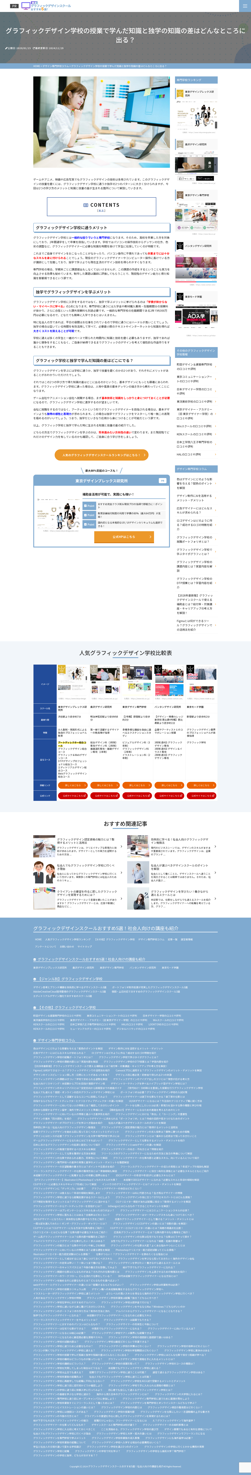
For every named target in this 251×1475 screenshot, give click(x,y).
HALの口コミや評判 (189, 454)
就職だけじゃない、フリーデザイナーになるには (120, 1420)
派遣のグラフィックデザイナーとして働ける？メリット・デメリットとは (154, 1219)
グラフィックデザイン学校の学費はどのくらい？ (125, 1346)
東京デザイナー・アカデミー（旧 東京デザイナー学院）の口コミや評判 (195, 413)
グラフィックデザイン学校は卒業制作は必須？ (155, 1284)
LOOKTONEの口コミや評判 (163, 1024)
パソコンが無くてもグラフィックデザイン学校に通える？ (64, 1350)
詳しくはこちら (73, 785)
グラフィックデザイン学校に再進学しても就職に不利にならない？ (69, 1381)
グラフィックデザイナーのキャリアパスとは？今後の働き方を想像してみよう (75, 1267)
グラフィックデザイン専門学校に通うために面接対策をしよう (156, 1398)
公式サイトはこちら (73, 795)
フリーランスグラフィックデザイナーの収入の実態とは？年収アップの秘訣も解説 (164, 1166)
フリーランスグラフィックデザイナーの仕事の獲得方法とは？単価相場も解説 (75, 1171)
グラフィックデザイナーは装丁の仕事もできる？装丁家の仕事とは (149, 1096)
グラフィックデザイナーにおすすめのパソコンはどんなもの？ (66, 1324)
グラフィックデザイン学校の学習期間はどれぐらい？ (129, 1350)
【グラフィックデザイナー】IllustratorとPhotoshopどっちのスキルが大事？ (75, 1179)
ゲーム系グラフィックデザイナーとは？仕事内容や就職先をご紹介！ (70, 1236)
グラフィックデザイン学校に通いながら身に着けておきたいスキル (69, 1306)
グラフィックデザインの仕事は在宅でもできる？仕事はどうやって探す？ (152, 1236)
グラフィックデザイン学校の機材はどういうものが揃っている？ (67, 1359)
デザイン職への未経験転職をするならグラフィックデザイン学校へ (127, 1289)
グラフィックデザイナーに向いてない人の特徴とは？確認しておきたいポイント (76, 1105)
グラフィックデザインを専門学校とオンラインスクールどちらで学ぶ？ (158, 1403)
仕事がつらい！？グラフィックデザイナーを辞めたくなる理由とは (132, 1254)
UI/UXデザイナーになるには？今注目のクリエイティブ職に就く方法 (165, 1101)
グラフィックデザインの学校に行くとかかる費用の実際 (174, 1446)
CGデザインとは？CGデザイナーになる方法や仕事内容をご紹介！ (68, 1228)
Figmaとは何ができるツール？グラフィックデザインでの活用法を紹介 (194, 625)
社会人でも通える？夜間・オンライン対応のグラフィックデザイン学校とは (74, 1092)
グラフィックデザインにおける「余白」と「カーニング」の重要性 (151, 1114)
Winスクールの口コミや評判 (194, 426)
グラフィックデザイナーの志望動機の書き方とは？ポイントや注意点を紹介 (74, 1166)
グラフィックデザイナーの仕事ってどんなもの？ (59, 1424)
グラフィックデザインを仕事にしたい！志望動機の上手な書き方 (175, 1411)
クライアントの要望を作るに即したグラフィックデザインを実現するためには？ (127, 1416)
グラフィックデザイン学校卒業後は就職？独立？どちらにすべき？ (122, 1298)
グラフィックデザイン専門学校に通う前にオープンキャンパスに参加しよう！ (75, 1398)
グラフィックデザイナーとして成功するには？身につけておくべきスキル (72, 1258)
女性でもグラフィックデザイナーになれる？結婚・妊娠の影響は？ (147, 1241)
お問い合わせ (67, 946)
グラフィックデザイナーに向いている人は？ (172, 1328)
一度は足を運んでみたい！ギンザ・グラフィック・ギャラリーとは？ (70, 1223)
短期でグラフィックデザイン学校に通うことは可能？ (118, 1372)
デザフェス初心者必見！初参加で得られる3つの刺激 (143, 1074)
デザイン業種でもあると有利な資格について (188, 1429)
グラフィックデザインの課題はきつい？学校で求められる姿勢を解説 (70, 1079)
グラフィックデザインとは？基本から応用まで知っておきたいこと (161, 1136)
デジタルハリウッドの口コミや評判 (136, 1028)
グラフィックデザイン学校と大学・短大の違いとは (123, 1433)
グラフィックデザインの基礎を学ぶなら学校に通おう (62, 1394)
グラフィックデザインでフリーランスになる (181, 1433)
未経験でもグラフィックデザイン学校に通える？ (134, 1368)
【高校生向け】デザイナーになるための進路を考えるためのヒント (144, 1110)
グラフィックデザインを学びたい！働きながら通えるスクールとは (144, 1263)
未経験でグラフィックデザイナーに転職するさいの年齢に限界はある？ (71, 1175)
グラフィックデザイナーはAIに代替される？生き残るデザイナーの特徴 (144, 1193)
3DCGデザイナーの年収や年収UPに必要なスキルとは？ (145, 1175)
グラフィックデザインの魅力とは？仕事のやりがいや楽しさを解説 (69, 1245)
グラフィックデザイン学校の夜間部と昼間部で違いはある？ (140, 1337)
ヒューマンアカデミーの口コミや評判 (90, 1028)
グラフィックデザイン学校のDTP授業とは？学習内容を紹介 (194, 583)
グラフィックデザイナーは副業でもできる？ (127, 1319)
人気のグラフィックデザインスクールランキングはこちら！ (101, 455)
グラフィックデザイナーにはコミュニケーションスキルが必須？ (155, 1210)
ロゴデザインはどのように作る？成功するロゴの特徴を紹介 (194, 524)
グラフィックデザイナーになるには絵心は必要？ (59, 1333)
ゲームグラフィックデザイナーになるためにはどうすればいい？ (68, 1140)
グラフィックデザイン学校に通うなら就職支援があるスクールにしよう (71, 1197)
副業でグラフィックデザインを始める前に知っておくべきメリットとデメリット (76, 1131)
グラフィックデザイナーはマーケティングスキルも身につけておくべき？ (156, 1214)
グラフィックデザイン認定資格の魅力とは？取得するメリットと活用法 (139, 1127)
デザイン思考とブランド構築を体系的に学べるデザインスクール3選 (69, 987)
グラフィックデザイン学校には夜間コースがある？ (60, 1411)
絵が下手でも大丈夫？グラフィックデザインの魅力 (60, 1420)
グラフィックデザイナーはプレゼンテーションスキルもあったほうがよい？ (73, 1210)
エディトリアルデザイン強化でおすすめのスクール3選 (62, 996)
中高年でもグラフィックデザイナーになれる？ (117, 1328)
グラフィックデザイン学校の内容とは (121, 1407)
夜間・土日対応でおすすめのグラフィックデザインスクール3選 (146, 991)
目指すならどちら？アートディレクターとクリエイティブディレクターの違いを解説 (78, 1101)
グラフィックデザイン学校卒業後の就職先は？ (58, 1376)
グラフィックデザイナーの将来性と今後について (132, 1324)
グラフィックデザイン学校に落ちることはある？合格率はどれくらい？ (71, 1214)
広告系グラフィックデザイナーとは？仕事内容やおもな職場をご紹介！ (152, 1232)
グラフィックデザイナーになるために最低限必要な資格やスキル (68, 1337)
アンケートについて (45, 946)
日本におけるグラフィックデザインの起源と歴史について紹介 (66, 1144)
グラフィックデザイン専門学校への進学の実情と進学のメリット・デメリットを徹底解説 (81, 1162)
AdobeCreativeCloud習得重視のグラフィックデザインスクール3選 (69, 991)
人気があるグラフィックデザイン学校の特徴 (57, 1298)
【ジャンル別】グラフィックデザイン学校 (70, 978)
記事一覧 (172, 939)
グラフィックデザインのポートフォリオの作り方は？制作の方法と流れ (71, 1311)
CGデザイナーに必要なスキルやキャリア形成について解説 (64, 1184)
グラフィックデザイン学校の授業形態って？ (115, 1363)
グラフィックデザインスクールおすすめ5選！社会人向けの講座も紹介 (105, 928)
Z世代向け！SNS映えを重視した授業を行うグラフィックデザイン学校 (165, 1088)
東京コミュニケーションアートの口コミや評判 (194, 379)
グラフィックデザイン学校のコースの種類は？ (170, 1363)
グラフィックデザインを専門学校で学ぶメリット (59, 1438)
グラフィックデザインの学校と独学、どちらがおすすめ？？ (65, 1455)
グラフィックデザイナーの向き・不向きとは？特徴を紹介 (132, 1149)
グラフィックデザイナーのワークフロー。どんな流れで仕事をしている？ (72, 1276)
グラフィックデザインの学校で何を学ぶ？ (97, 1451)
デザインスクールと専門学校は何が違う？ (114, 1424)
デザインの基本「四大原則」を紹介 (52, 1118)
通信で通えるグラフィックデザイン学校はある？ (178, 1372)
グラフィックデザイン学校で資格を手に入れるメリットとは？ (141, 1359)
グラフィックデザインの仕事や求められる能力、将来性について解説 (70, 1158)
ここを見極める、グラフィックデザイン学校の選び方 (129, 1429)
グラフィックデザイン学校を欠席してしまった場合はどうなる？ (67, 1368)
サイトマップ (85, 946)
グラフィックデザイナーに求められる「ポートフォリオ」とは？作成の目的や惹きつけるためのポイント (133, 1118)
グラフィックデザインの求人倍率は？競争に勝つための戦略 (157, 1131)
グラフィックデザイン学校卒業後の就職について (59, 1442)
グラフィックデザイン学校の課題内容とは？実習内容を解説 (194, 566)
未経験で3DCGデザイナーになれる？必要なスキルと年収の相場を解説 (161, 1179)
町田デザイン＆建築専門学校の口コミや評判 (194, 366)
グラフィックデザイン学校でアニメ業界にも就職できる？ (123, 1333)
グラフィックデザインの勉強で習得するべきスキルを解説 (64, 1149)
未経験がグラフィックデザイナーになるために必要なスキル (119, 1315)
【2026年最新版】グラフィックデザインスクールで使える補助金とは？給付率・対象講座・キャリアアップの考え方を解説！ (195, 604)
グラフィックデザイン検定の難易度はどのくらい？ (175, 1407)
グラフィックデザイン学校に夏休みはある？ (188, 1350)
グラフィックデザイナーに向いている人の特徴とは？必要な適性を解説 (71, 1250)
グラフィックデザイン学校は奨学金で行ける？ (126, 1302)
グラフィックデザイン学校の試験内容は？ (56, 1341)
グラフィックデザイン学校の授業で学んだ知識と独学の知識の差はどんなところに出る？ (81, 1355)
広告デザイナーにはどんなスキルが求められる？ (194, 510)
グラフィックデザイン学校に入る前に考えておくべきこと (64, 1429)
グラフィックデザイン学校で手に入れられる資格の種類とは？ (141, 1385)
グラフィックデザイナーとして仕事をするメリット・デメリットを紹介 (146, 1140)
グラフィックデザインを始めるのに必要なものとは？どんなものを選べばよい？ (76, 1280)
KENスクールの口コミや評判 (194, 434)
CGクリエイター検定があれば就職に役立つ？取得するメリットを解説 (153, 1201)
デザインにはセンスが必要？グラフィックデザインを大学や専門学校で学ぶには (76, 1136)
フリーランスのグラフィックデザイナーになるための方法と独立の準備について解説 (146, 1153)
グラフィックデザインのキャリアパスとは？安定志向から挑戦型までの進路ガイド (77, 1088)
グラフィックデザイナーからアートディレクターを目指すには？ (67, 1206)
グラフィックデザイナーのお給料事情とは (165, 1424)
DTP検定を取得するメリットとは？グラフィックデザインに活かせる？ (71, 1201)
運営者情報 (187, 939)
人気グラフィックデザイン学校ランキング (68, 939)
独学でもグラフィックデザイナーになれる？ (57, 1315)
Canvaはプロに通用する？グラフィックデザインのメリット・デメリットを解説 (159, 1070)
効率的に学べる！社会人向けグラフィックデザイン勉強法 (64, 1127)
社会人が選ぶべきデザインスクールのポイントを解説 (137, 1123)
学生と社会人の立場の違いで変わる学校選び (57, 1446)
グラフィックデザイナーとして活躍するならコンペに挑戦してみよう (70, 1096)
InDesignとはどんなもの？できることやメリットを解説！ (139, 1206)
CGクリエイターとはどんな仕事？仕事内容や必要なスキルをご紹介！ (70, 1232)
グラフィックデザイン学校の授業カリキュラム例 (59, 1289)
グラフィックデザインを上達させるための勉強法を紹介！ (156, 1271)
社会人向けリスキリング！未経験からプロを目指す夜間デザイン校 (69, 1083)
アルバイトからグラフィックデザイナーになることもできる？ (149, 1311)
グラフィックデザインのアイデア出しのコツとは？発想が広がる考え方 (151, 1079)
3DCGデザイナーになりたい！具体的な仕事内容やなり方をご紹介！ (71, 1219)
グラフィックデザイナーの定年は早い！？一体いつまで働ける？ (68, 1263)
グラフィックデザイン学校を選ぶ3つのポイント (112, 1446)
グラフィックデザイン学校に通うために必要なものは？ (63, 1346)
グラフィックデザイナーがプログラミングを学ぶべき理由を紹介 (68, 1123)
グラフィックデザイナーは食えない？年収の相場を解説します (66, 1193)
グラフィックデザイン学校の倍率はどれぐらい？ (183, 1346)
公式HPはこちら (124, 537)
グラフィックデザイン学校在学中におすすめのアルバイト (64, 1302)
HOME (38, 939)
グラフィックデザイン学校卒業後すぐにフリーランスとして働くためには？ (74, 1403)
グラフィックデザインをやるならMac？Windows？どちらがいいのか (148, 1306)
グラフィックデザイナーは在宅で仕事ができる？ (59, 1328)
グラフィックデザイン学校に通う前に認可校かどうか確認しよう (68, 1385)
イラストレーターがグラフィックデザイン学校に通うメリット (66, 1293)
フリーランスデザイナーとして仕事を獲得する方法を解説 (64, 1153)
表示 (101, 210)
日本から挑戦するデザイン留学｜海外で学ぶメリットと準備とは (68, 1110)
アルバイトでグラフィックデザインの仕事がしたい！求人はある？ (69, 1241)
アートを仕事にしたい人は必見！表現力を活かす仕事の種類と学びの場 (163, 1105)
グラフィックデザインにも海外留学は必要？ (169, 1438)
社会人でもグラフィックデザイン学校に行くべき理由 (62, 1433)
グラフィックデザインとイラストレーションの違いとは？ (64, 1407)
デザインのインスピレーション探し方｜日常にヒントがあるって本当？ (71, 1074)
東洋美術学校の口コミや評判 (194, 401)
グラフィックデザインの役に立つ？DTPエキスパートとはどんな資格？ (154, 1197)
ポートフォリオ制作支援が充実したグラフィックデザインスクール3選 (150, 987)
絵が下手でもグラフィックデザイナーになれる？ (149, 1267)
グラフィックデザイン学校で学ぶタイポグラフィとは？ (194, 551)
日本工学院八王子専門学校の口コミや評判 (194, 444)
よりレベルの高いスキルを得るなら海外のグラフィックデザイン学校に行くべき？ (150, 1293)
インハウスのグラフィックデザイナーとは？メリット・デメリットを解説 (141, 1184)
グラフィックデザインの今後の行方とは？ (56, 1416)
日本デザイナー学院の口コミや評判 (194, 391)
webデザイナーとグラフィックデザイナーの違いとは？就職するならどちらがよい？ (78, 1284)
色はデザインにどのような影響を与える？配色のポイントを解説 (194, 483)
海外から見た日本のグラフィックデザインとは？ (122, 1394)
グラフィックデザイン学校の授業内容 (114, 1411)
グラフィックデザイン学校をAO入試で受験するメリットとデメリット (148, 1381)
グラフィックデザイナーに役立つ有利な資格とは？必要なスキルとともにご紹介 (166, 1171)
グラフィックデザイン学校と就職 (51, 1451)
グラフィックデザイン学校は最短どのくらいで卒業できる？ (117, 1341)
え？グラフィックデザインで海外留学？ (174, 1420)
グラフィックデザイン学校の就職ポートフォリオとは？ (194, 539)
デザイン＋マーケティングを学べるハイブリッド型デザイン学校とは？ (149, 1083)
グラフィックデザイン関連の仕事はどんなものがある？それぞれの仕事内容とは (76, 1271)
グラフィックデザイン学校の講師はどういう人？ (59, 1363)
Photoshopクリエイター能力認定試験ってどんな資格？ (146, 1250)
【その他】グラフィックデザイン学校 (114, 939)
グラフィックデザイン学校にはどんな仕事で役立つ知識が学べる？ (170, 1355)
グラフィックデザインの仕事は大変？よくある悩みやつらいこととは (148, 1245)
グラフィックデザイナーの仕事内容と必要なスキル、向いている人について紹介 (156, 1158)
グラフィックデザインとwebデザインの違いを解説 (133, 1144)
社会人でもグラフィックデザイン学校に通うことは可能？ (120, 1376)
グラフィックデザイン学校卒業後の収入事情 (116, 1438)
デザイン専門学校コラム (151, 939)
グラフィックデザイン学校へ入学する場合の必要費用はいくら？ (126, 1442)
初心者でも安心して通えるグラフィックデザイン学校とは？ (140, 1390)
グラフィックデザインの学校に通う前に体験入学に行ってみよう (67, 1390)
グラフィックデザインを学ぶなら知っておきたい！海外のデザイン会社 (156, 1258)
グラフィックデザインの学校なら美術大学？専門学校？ (156, 1451)
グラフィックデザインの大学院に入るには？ (179, 1394)
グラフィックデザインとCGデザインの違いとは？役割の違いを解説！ (150, 1223)
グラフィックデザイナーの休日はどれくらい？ (117, 1188)
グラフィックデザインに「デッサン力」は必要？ (59, 1188)
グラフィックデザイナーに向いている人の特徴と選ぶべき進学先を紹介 (71, 1114)
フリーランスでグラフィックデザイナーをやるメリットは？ (65, 1319)
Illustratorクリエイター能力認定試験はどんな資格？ (61, 1254)
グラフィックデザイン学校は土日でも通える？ (58, 1372)
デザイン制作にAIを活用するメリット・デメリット (194, 498)
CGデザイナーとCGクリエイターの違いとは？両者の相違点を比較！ (146, 1228)
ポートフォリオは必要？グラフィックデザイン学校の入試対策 (153, 1092)
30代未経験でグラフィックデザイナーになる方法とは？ (148, 1276)
